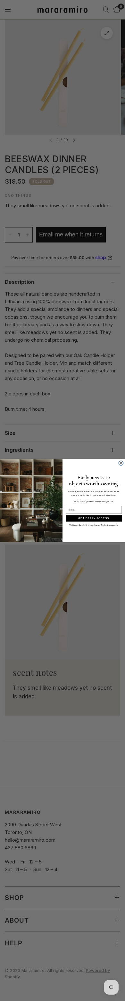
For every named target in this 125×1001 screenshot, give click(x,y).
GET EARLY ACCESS (93, 518)
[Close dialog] (121, 463)
